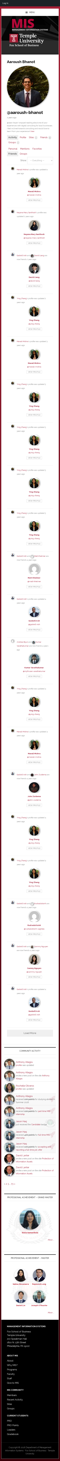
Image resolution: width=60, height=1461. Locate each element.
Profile (23, 137)
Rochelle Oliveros (25, 1085)
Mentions (25, 148)
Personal (12, 148)
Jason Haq (21, 1121)
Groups (13, 142)
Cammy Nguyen (41, 946)
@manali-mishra (34, 195)
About (10, 1360)
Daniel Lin (20, 1305)
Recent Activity (15, 1399)
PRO (9, 1421)
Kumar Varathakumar (34, 668)
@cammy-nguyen (34, 972)
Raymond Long (39, 1284)
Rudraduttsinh (40, 903)
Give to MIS (13, 1383)
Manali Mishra (22, 170)
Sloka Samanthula (30, 1233)
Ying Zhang (22, 298)
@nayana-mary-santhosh (34, 238)
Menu (32, 12)
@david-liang (34, 281)
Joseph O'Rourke (39, 1305)
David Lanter (22, 1155)
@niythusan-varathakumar (34, 671)
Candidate (35, 1124)
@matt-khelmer (34, 581)
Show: (23, 160)
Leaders (11, 1429)
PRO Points (13, 1425)
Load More (30, 1033)
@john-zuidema (34, 800)
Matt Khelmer (39, 556)
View (32, 131)
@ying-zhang (34, 324)
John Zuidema (40, 775)
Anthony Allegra (24, 1062)
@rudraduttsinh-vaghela (34, 929)
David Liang (39, 255)
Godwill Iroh (22, 255)
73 (12, 1184)
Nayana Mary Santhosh (26, 212)
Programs (12, 1369)
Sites (32, 137)
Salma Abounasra (21, 1284)
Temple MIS (30, 25)
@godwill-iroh (34, 624)
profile (19, 1065)
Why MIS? (12, 1365)
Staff (9, 1378)
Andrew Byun (22, 642)
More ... (51, 1240)
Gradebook (13, 1434)
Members (12, 1395)
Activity (12, 137)
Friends (45, 137)
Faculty (11, 1374)
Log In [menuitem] (5, 3)
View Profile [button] (34, 200)
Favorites (37, 148)
